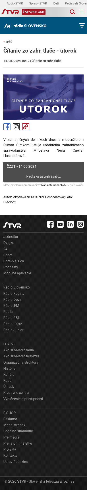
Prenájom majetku (17, 443)
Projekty (9, 449)
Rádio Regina (13, 293)
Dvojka (8, 243)
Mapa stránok (14, 425)
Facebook (6, 126)
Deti (56, 3)
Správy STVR (38, 3)
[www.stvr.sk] (12, 225)
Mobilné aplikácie (17, 273)
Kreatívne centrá (16, 392)
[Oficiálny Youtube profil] (60, 224)
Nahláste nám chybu (54, 185)
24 (5, 249)
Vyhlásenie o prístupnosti (23, 399)
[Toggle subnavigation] (82, 25)
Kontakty (10, 455)
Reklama (10, 419)
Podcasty (10, 267)
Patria (8, 312)
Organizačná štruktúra (20, 362)
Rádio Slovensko (16, 287)
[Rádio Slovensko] (26, 26)
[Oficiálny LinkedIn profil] (70, 224)
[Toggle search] (72, 12)
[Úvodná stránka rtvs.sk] (10, 12)
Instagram (16, 126)
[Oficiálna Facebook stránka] (50, 224)
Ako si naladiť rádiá (18, 350)
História (9, 368)
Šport (7, 255)
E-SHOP (9, 413)
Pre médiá (11, 437)
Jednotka (10, 237)
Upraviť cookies (15, 462)
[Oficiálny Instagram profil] (80, 224)
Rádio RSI (11, 318)
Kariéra (8, 374)
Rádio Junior (13, 330)
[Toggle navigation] (82, 12)
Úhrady (8, 386)
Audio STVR (15, 3)
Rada (7, 380)
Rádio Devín (12, 299)
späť (7, 41)
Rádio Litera (12, 324)
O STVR (9, 344)
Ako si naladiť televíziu (21, 356)
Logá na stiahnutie (18, 431)
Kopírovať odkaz (25, 126)
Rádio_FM (11, 305)
